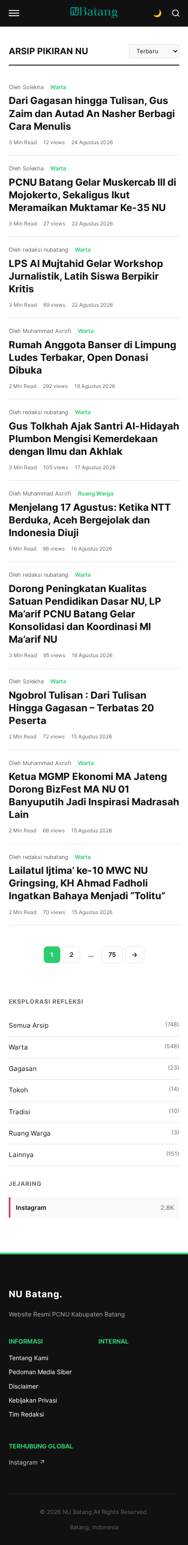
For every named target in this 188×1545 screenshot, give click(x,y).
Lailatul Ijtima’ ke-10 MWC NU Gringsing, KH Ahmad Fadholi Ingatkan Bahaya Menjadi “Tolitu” (87, 882)
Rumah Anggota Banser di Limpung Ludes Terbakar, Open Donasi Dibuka (92, 357)
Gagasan (94, 1068)
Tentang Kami (28, 1357)
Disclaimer (23, 1386)
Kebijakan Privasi (33, 1400)
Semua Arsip (94, 1025)
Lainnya (94, 1154)
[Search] (176, 13)
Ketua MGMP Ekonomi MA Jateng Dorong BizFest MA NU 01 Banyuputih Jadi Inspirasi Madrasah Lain (94, 795)
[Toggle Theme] (157, 13)
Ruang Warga (94, 1133)
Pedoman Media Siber (40, 1371)
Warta (94, 1047)
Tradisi (94, 1112)
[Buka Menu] (14, 13)
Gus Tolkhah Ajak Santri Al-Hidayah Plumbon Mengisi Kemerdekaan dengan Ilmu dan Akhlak (94, 438)
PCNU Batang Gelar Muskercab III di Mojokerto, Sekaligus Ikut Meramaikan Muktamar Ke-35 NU (92, 194)
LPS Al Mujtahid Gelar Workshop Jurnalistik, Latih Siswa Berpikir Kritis (86, 275)
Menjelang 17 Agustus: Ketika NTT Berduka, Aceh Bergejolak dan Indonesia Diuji (90, 519)
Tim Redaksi (26, 1414)
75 (112, 954)
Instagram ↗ (27, 1462)
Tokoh (94, 1090)
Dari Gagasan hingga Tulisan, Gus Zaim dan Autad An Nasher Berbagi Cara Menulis (92, 113)
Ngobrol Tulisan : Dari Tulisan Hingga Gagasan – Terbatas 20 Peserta (81, 707)
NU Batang (36, 1294)
